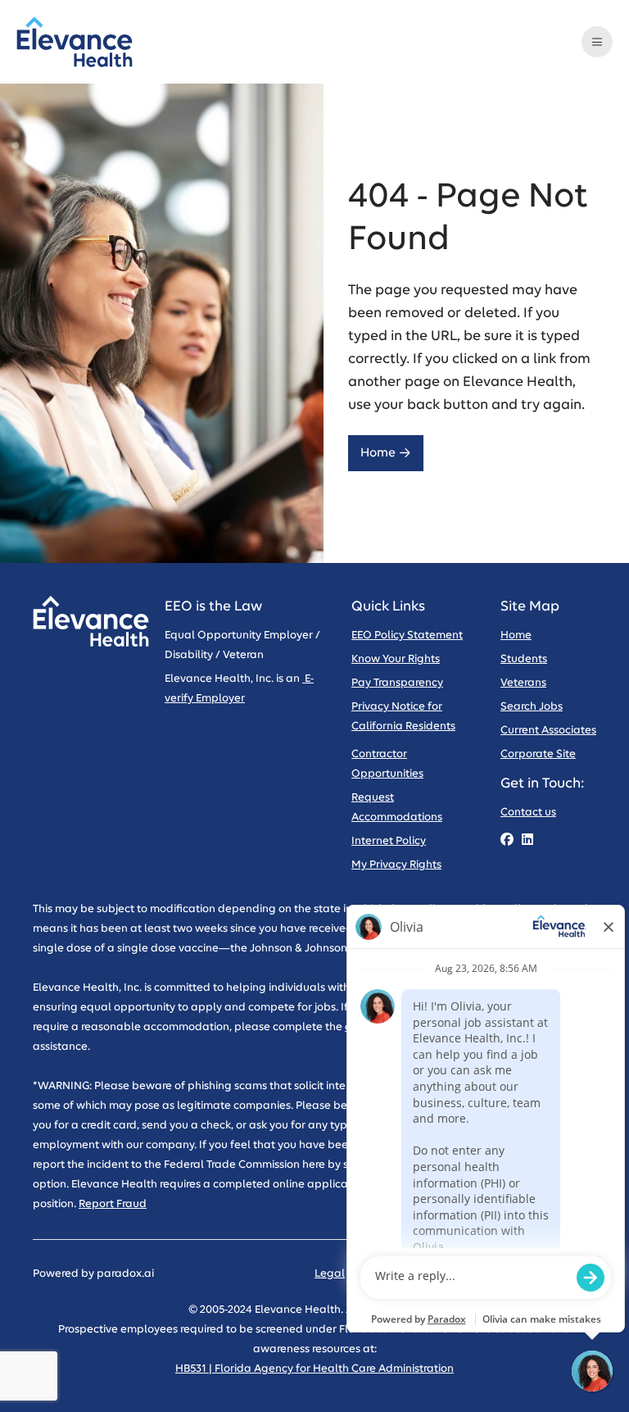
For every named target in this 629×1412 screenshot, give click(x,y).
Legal (329, 1274)
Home (378, 453)
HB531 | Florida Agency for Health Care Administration (314, 1369)
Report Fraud (113, 1204)
